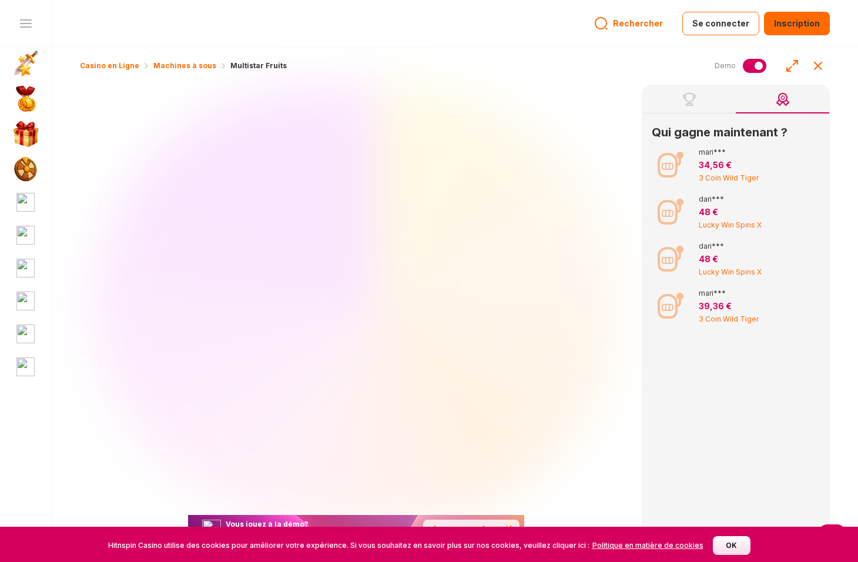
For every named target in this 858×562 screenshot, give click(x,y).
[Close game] (818, 66)
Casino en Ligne (109, 65)
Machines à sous (184, 65)
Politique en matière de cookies (647, 545)
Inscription (797, 23)
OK (731, 545)
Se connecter (720, 23)
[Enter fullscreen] (792, 66)
